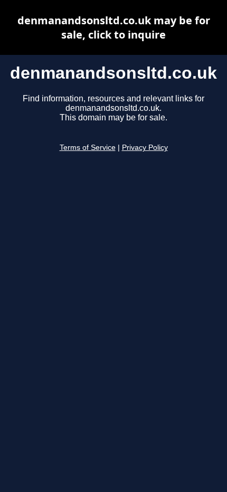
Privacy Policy (145, 148)
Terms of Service (88, 148)
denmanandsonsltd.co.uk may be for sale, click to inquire (113, 27)
